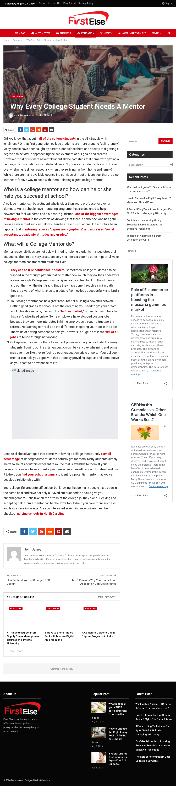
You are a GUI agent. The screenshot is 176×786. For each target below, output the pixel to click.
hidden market (71, 311)
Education (87, 33)
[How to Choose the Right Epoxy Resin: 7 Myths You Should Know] (98, 732)
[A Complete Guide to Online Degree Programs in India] (99, 617)
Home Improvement (134, 33)
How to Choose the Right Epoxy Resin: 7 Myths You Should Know (109, 735)
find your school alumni (38, 474)
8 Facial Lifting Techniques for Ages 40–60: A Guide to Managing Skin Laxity (152, 730)
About (42, 3)
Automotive (42, 33)
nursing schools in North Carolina (40, 513)
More (155, 33)
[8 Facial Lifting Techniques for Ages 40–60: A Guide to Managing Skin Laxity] (98, 757)
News (22, 33)
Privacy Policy (86, 3)
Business (65, 33)
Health (108, 33)
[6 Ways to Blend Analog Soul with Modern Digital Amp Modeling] (62, 617)
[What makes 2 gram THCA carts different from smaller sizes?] (98, 707)
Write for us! (69, 3)
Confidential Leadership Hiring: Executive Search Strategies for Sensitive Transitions (144, 224)
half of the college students (56, 138)
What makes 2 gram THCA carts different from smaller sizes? (109, 710)
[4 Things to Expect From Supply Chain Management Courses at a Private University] (24, 617)
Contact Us (54, 3)
